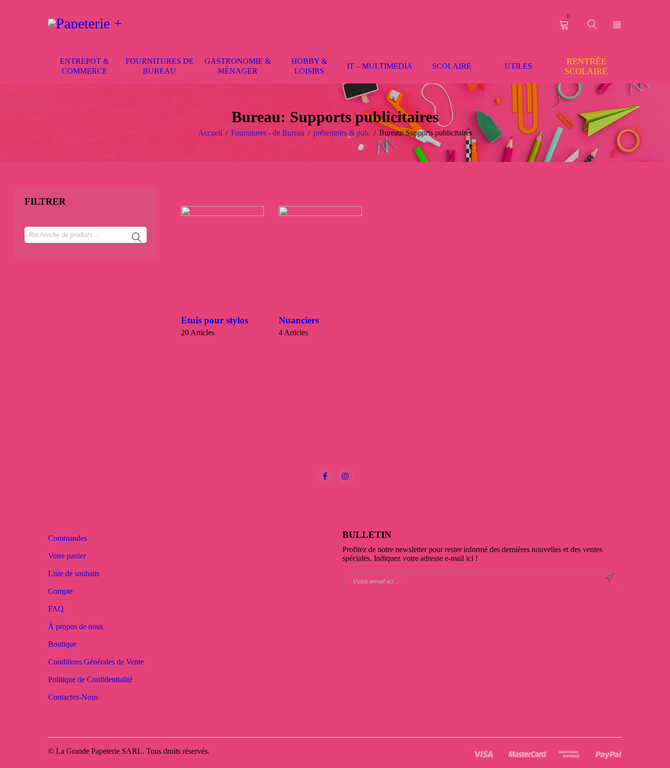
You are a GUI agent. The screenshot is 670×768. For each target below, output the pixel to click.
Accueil (210, 133)
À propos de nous (75, 626)
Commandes (67, 538)
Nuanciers (299, 320)
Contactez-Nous (73, 697)
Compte (60, 591)
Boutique (62, 644)
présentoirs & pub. (341, 133)
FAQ (56, 609)
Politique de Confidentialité (90, 679)
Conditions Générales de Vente (96, 662)
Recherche (137, 238)
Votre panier (67, 556)
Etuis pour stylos (214, 320)
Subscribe (609, 577)
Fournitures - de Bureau (268, 133)
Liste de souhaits (74, 573)
